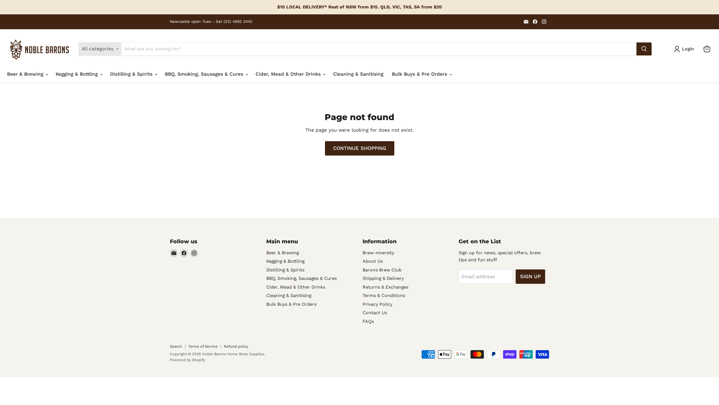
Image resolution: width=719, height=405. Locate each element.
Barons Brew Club (382, 270)
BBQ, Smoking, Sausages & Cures (205, 74)
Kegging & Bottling (77, 74)
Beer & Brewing (26, 74)
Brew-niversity (378, 252)
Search (176, 346)
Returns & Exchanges (385, 287)
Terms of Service (203, 346)
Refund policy (236, 346)
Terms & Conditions (384, 295)
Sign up (530, 276)
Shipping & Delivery (383, 278)
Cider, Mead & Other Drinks (289, 74)
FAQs (368, 321)
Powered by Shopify (187, 360)
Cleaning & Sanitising (358, 74)
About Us (373, 261)
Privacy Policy (377, 304)
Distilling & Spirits (132, 74)
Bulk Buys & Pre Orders (420, 74)
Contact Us (375, 312)
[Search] (644, 48)
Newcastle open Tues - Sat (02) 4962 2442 (211, 21)
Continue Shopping (359, 148)
